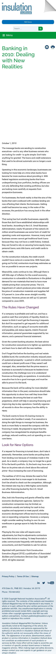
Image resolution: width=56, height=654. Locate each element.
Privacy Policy (8, 576)
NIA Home (28, 22)
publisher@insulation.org (39, 616)
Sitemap (35, 576)
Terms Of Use (23, 576)
